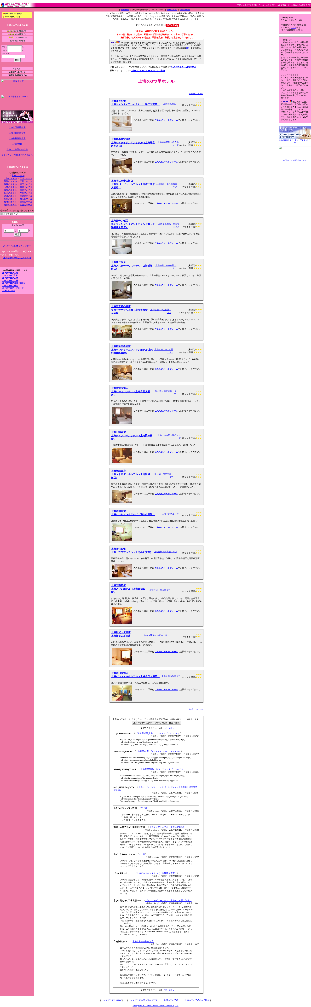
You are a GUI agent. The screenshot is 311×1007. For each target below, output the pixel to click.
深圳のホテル (10, 184)
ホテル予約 (270, 5)
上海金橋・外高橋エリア (165, 551)
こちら (293, 27)
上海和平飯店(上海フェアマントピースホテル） (157, 733)
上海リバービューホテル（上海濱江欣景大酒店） (168, 900)
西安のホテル (26, 199)
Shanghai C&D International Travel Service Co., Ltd (156, 1005)
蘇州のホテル (10, 193)
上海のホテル (10, 178)
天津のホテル (26, 178)
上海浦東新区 (169, 104)
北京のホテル (18, 175)
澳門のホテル (26, 184)
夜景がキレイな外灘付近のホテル (17, 155)
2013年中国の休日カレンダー (17, 246)
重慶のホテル (26, 196)
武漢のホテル (10, 196)
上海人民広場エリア (170, 676)
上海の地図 (17, 144)
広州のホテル (26, 181)
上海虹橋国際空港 (17, 138)
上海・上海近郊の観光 (17, 149)
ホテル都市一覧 (283, 5)
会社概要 (125, 9)
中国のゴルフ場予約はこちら (294, 160)
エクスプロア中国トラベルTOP (142, 1000)
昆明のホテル (26, 202)
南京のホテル (26, 190)
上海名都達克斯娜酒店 (143, 941)
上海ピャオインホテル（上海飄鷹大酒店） (157, 873)
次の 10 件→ (168, 728)
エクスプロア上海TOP (111, 1000)
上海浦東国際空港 (17, 133)
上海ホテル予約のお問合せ (197, 1000)
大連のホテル (10, 187)
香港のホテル (10, 181)
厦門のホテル (10, 204)
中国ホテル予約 (171, 1000)
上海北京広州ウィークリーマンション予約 (295, 141)
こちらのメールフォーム (166, 120)
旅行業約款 (172, 9)
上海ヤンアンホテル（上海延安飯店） (167, 827)
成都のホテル (10, 199)
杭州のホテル (26, 193)
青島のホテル (10, 190)
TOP (239, 5)
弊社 (188, 48)
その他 (144, 808)
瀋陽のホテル (26, 187)
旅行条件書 (185, 9)
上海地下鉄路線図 (17, 127)
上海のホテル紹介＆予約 (301, 5)
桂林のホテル (10, 202)
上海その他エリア (170, 514)
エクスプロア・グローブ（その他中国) (13, 289)
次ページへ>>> (196, 93)
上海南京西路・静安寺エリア (155, 635)
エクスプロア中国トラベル (253, 5)
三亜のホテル (26, 204)
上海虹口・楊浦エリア (159, 590)
